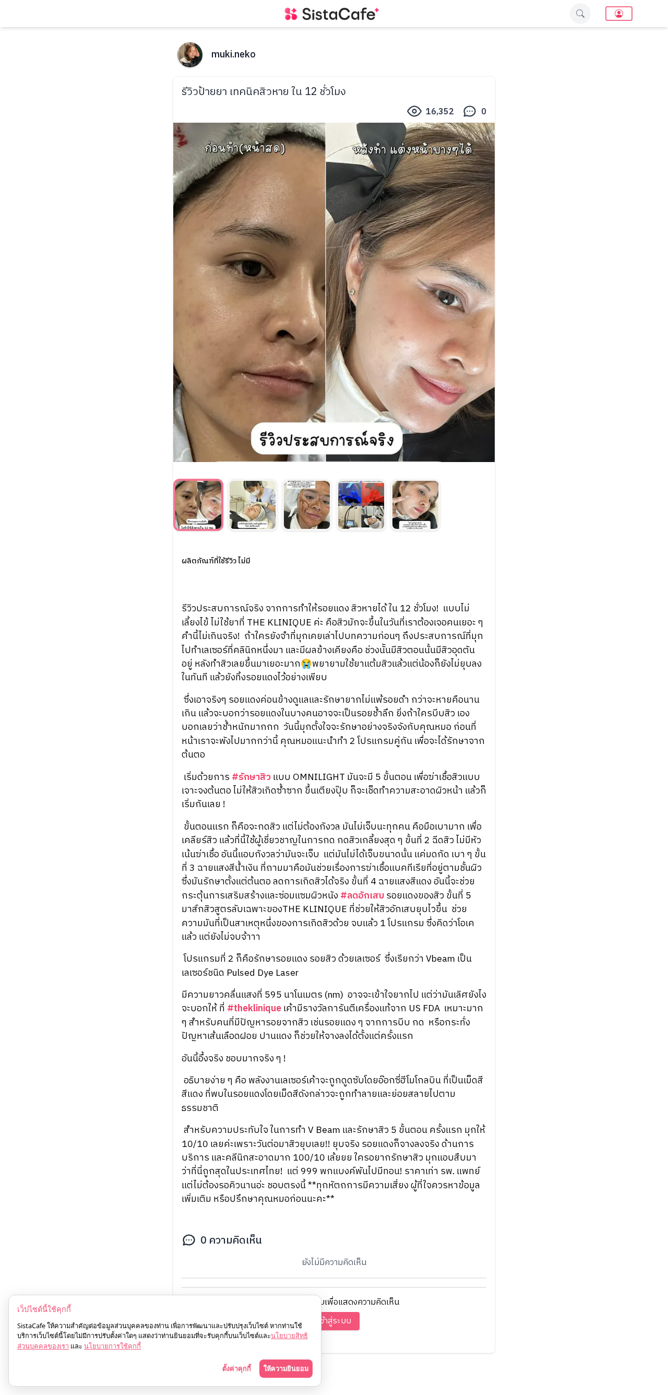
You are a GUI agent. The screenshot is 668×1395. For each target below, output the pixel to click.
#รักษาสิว (251, 777)
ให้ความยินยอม (286, 1368)
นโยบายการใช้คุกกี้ (112, 1346)
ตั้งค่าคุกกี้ (236, 1368)
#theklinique (254, 1008)
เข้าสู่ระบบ (334, 1321)
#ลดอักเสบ (362, 895)
